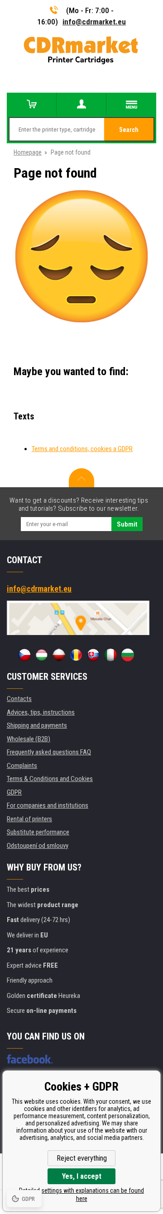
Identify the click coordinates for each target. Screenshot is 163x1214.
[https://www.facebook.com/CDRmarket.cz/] (30, 1058)
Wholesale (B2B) (28, 739)
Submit (127, 524)
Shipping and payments (37, 725)
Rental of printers (29, 819)
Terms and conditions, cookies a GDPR (82, 449)
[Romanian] (76, 655)
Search (129, 129)
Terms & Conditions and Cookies (50, 779)
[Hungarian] (41, 655)
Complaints (22, 766)
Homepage (28, 152)
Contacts (19, 699)
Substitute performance (38, 832)
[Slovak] (93, 655)
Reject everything (82, 1158)
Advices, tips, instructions (41, 712)
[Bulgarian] (127, 655)
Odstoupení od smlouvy (37, 846)
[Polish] (59, 655)
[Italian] (110, 655)
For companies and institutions (47, 805)
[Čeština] (24, 655)
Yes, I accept (81, 1176)
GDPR (14, 792)
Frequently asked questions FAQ (49, 752)
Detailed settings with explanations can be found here (81, 1194)
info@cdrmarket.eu (94, 21)
